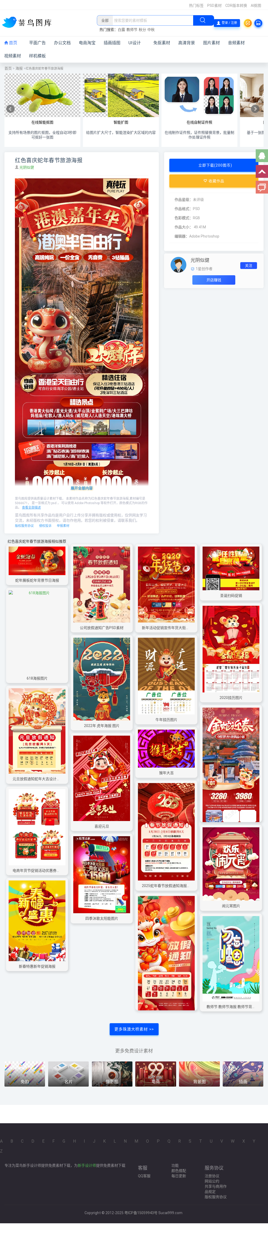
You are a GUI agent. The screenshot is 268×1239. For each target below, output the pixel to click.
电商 (156, 1081)
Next (255, 109)
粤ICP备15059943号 (141, 1213)
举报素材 (63, 526)
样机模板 (37, 55)
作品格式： (184, 209)
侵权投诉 (45, 526)
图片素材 (211, 42)
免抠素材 (161, 42)
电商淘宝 (87, 42)
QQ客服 (144, 1176)
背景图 (199, 1081)
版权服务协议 (24, 526)
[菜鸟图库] (29, 23)
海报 (19, 68)
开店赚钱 (213, 280)
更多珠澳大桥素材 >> (134, 1029)
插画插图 (112, 42)
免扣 (25, 1081)
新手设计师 (87, 1165)
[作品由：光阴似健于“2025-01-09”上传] (178, 264)
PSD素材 (214, 5)
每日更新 (178, 1176)
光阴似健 (27, 167)
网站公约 (212, 1181)
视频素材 (12, 55)
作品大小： (184, 227)
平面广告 (37, 42)
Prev (10, 109)
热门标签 (196, 5)
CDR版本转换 (236, 5)
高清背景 (186, 42)
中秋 (151, 29)
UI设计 (135, 42)
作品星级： (184, 199)
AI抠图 (256, 5)
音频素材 (236, 42)
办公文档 (62, 42)
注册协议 (212, 1176)
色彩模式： (184, 218)
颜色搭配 (178, 1171)
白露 (121, 29)
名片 (68, 1081)
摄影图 (112, 1081)
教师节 (131, 29)
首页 (12, 42)
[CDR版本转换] (258, 23)
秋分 (142, 29)
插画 (243, 1081)
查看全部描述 (31, 507)
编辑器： (182, 236)
